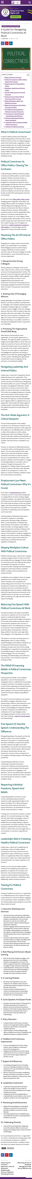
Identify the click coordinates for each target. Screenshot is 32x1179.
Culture (10, 1148)
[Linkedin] (11, 43)
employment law (15, 492)
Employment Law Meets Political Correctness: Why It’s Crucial (14, 98)
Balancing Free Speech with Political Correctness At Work (15, 106)
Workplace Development (10, 23)
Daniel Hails (5, 38)
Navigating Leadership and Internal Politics (15, 89)
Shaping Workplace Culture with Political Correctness (14, 102)
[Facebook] (2, 43)
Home (2, 23)
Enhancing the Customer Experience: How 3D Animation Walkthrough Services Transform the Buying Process (7, 1168)
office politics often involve (21, 199)
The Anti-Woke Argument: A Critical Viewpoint (15, 93)
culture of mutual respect (22, 716)
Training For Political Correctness (14, 127)
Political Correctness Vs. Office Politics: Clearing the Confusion (16, 81)
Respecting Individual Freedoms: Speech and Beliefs (14, 119)
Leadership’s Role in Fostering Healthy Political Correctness (16, 123)
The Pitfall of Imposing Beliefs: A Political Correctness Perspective (14, 111)
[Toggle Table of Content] (27, 74)
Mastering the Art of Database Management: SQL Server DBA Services (24, 1165)
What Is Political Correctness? (13, 77)
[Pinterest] (7, 43)
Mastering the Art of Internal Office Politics (15, 85)
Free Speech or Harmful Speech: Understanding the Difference (15, 115)
